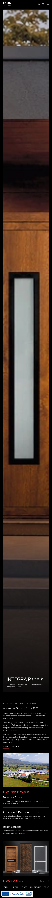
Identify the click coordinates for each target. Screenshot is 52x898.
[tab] (7, 887)
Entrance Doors (12, 797)
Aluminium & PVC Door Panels (21, 812)
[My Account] (39, 4)
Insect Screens (12, 827)
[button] (48, 3)
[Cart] (43, 4)
